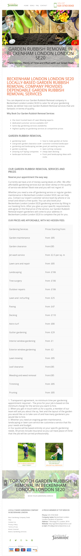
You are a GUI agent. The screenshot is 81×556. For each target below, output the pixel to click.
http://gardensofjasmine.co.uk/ (60, 524)
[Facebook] (10, 540)
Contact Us (12, 522)
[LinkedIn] (27, 540)
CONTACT (43, 5)
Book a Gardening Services (17, 532)
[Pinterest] (32, 540)
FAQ (9, 520)
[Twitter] (16, 540)
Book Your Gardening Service (40, 496)
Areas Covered (13, 529)
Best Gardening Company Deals (19, 517)
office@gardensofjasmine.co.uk (58, 526)
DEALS (32, 5)
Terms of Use (13, 527)
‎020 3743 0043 (53, 515)
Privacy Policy (13, 524)
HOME (26, 5)
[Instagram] (21, 540)
